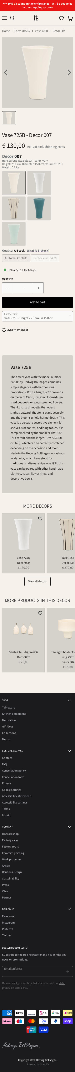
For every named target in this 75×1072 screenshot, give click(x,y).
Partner (6, 898)
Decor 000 (23, 563)
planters (15, 473)
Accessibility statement (16, 796)
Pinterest (7, 929)
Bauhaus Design (12, 872)
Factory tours (10, 847)
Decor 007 (23, 657)
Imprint (6, 815)
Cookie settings (11, 790)
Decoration (9, 720)
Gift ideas (7, 727)
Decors (6, 739)
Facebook (8, 916)
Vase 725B (41, 31)
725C (54, 438)
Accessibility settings (15, 803)
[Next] (69, 72)
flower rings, (39, 473)
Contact (7, 758)
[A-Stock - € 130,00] (16, 263)
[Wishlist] (61, 18)
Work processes (11, 859)
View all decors (37, 581)
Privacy (6, 783)
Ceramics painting (13, 853)
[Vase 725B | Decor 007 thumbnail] (9, 118)
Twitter (6, 935)
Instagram (8, 923)
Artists (6, 866)
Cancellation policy (14, 771)
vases (26, 473)
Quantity (7, 278)
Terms (6, 809)
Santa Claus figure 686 (23, 652)
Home (6, 31)
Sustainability (10, 879)
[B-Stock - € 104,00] (45, 263)
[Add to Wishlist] (40, 519)
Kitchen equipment (14, 714)
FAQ (4, 764)
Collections (9, 733)
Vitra (5, 891)
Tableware (8, 708)
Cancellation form (13, 777)
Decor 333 (68, 563)
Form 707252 (22, 31)
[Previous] (6, 72)
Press (5, 885)
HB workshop (10, 834)
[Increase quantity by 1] (38, 288)
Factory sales (10, 840)
